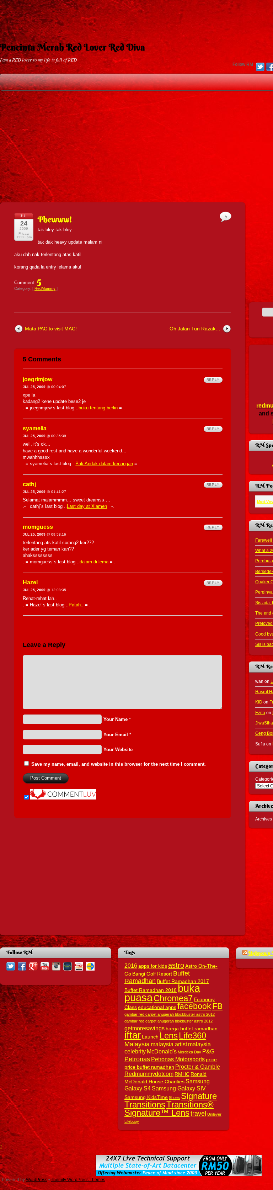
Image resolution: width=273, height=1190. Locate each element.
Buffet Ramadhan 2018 (150, 990)
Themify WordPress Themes (78, 1179)
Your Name (115, 719)
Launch (150, 1037)
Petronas (137, 1059)
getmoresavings (144, 1028)
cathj (29, 484)
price (211, 1059)
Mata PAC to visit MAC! (51, 328)
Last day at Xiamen (87, 506)
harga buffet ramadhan (192, 1028)
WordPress (36, 1179)
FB (217, 1006)
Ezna (260, 712)
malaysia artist (169, 1044)
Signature (199, 1096)
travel (198, 1113)
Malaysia (137, 1044)
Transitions (144, 1104)
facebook (194, 1006)
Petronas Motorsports (178, 1059)
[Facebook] (22, 965)
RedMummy (44, 288)
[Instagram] (56, 965)
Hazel (30, 582)
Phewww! (55, 219)
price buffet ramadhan (149, 1067)
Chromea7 (173, 998)
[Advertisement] (136, 16)
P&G (208, 1051)
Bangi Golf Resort (152, 974)
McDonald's (162, 1051)
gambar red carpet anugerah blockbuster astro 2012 (169, 1014)
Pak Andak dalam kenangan (104, 463)
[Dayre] (90, 965)
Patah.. (76, 604)
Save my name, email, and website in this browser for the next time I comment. (118, 764)
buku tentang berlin (98, 407)
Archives (263, 819)
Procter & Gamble (197, 1066)
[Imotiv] (79, 965)
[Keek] (67, 965)
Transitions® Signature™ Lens (169, 1108)
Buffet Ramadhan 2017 (183, 981)
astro (176, 965)
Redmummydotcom (148, 1074)
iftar (132, 1035)
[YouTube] (45, 965)
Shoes (174, 1097)
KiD (258, 702)
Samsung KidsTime (146, 1097)
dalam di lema (94, 561)
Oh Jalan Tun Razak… (195, 328)
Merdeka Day (189, 1052)
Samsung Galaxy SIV (179, 1088)
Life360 (192, 1035)
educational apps (157, 1007)
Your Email (115, 734)
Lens (169, 1035)
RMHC (182, 1074)
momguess (38, 527)
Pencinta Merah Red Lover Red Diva (72, 47)
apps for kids (152, 966)
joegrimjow (37, 379)
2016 (130, 965)
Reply (213, 380)
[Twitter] (260, 67)
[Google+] (33, 965)
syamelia (35, 428)
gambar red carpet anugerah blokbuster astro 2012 (168, 1021)
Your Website (118, 749)
